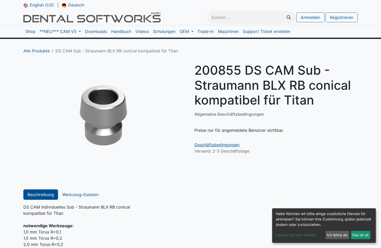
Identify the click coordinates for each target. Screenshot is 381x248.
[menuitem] (39, 5)
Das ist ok (360, 235)
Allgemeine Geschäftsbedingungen (229, 114)
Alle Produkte (36, 50)
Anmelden (310, 17)
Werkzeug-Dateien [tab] (80, 194)
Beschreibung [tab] (40, 194)
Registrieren (341, 17)
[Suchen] (288, 17)
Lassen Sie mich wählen (296, 235)
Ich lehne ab (337, 235)
